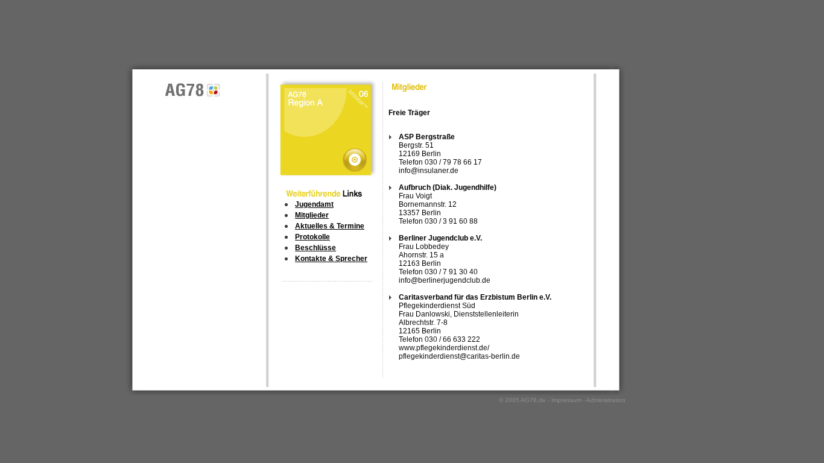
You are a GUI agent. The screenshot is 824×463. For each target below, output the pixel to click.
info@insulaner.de (428, 170)
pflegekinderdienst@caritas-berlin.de (459, 356)
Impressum (566, 400)
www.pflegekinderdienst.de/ (444, 348)
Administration (606, 400)
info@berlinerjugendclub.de (444, 280)
